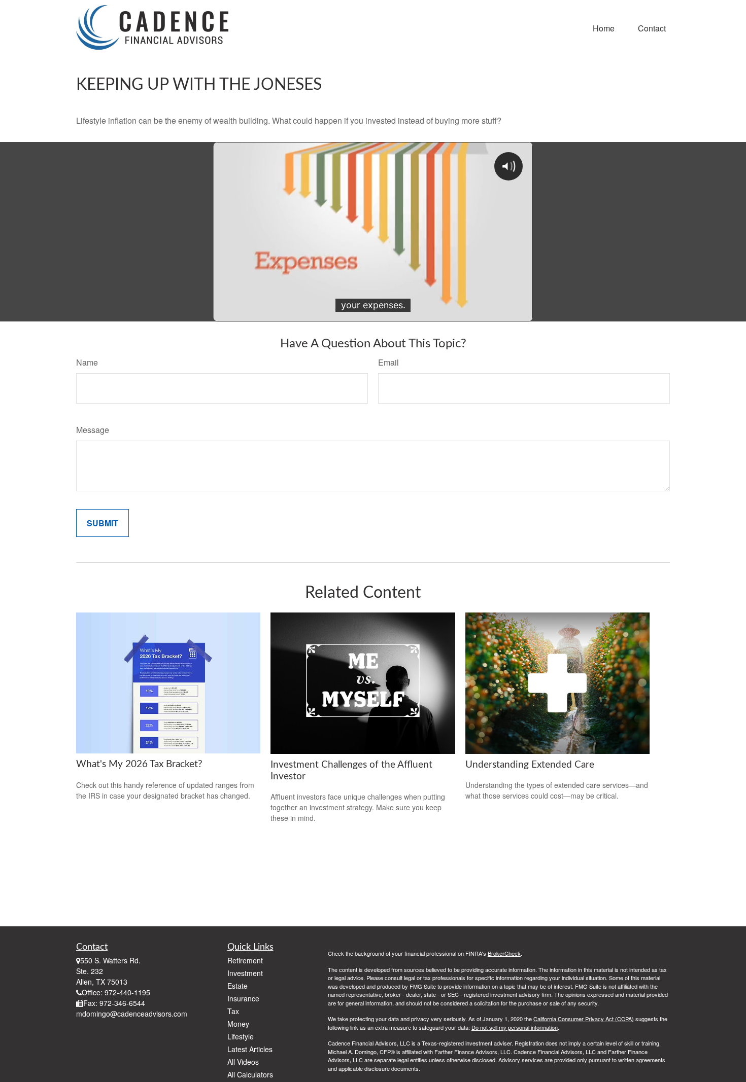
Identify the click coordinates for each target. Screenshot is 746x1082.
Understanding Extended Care (529, 765)
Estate (237, 986)
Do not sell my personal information (514, 1027)
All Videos (243, 1062)
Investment (245, 973)
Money (238, 1024)
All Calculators (250, 1074)
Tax (233, 1011)
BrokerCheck (504, 953)
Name (87, 362)
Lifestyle (240, 1036)
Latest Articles (250, 1049)
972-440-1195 (127, 992)
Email (388, 362)
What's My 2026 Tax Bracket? (139, 764)
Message (92, 430)
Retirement (245, 960)
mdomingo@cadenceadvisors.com (131, 1013)
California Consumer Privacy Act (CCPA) (583, 1019)
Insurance (243, 998)
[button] (604, 27)
